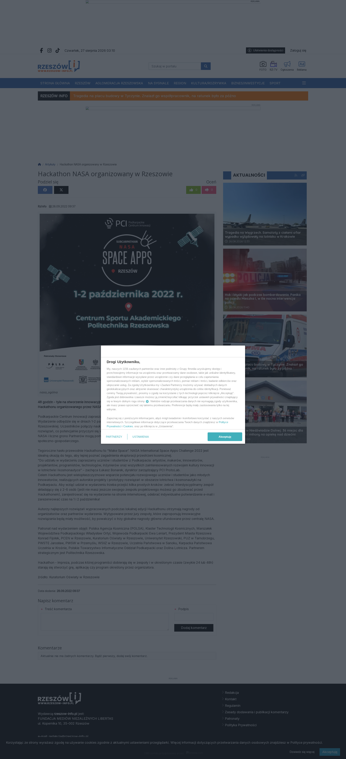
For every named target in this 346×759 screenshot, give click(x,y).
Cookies (128, 426)
